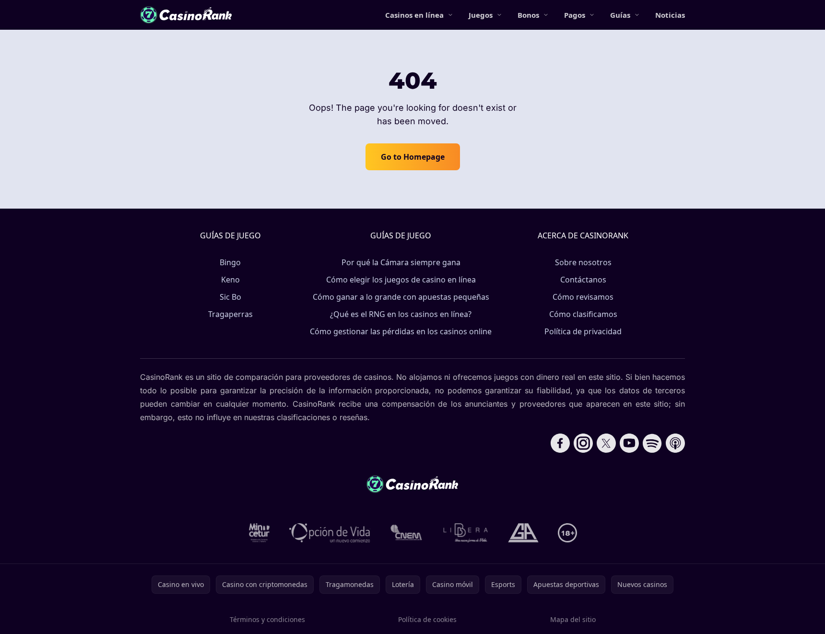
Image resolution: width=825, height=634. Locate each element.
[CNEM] (406, 532)
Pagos (574, 15)
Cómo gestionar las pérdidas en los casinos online (401, 331)
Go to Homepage (413, 157)
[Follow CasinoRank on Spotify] (652, 443)
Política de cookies (427, 619)
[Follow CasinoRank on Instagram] (583, 443)
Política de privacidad (583, 331)
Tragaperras (230, 314)
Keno (230, 279)
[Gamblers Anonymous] (523, 532)
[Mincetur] (259, 532)
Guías (620, 15)
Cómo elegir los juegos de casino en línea (401, 279)
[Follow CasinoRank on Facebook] (560, 443)
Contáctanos (583, 279)
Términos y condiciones (267, 619)
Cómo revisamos (583, 297)
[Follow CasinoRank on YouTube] (629, 443)
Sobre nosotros (583, 262)
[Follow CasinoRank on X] (606, 443)
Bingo (230, 262)
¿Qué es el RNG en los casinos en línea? (400, 314)
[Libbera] (466, 532)
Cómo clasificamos (583, 314)
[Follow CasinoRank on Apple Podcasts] (675, 443)
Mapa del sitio (573, 619)
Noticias (670, 15)
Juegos (481, 15)
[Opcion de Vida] (329, 532)
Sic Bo (230, 297)
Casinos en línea (414, 15)
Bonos (528, 15)
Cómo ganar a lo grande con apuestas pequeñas (401, 297)
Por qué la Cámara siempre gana (401, 262)
